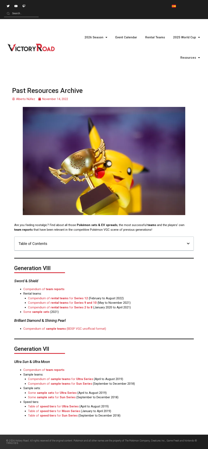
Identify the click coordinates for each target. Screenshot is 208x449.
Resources (188, 57)
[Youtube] (16, 6)
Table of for (53, 406)
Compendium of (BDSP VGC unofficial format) (64, 329)
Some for (52, 393)
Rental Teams (155, 37)
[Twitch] (24, 6)
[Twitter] (8, 6)
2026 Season (93, 37)
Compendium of (43, 289)
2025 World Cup (184, 37)
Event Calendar (126, 37)
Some (36, 312)
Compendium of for (58, 298)
